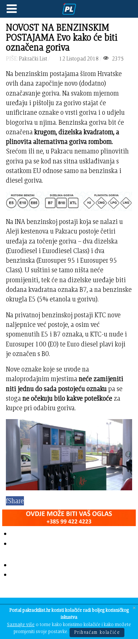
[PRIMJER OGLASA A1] (69, 516)
